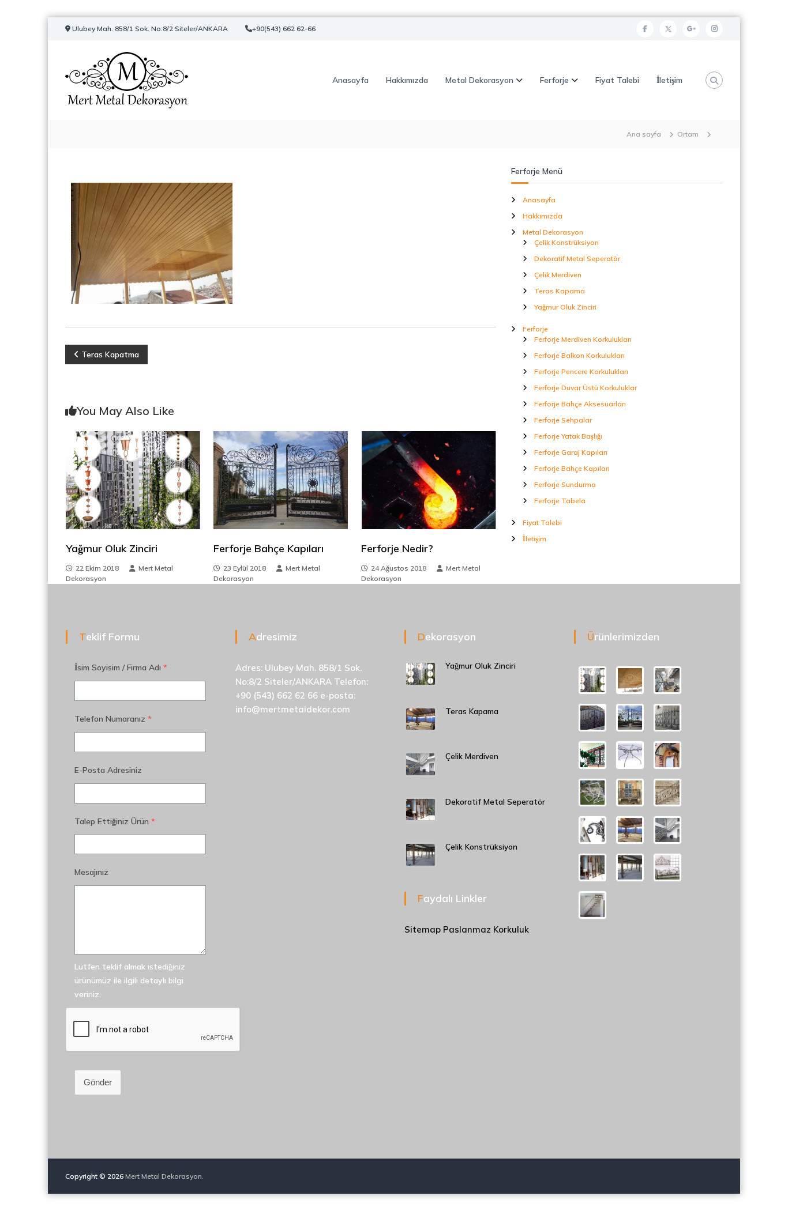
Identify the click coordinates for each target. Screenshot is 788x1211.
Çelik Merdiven (557, 274)
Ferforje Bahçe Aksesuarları (580, 403)
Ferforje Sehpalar (563, 420)
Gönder (98, 1082)
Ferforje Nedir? (397, 548)
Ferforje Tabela (560, 500)
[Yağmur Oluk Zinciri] (133, 479)
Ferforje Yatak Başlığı (568, 436)
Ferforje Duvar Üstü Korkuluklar (585, 387)
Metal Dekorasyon (479, 80)
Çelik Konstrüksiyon (566, 242)
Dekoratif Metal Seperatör (577, 258)
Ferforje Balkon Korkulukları (579, 355)
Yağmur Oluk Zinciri (111, 548)
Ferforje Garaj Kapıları (570, 452)
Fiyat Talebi (617, 80)
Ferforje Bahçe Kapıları (268, 548)
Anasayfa (350, 80)
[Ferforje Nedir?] (428, 479)
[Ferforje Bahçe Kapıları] (280, 479)
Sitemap (422, 929)
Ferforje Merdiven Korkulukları (583, 339)
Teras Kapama (559, 290)
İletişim (669, 80)
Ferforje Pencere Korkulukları (581, 371)
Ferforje (554, 80)
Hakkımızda (407, 80)
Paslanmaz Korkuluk (486, 929)
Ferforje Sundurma (565, 484)
